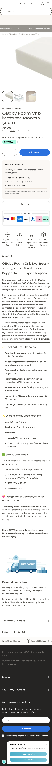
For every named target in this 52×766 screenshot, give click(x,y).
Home (4, 34)
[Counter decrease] (4, 152)
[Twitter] (19, 632)
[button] (4, 4)
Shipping (12, 131)
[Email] (28, 632)
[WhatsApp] (23, 632)
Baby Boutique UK (26, 4)
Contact (31, 652)
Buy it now (26, 204)
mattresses (17, 460)
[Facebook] (14, 632)
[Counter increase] (14, 152)
